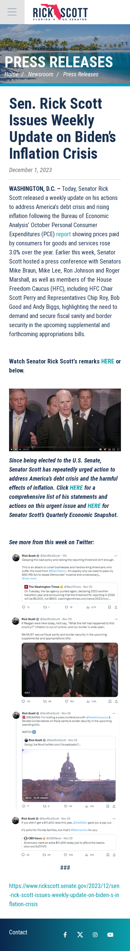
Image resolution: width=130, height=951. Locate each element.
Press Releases (59, 62)
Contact (18, 932)
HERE (107, 361)
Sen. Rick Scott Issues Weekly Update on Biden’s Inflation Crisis (62, 128)
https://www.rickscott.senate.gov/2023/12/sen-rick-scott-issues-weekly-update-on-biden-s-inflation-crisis (64, 895)
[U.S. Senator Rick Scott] (60, 12)
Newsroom (41, 74)
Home (11, 74)
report (63, 234)
